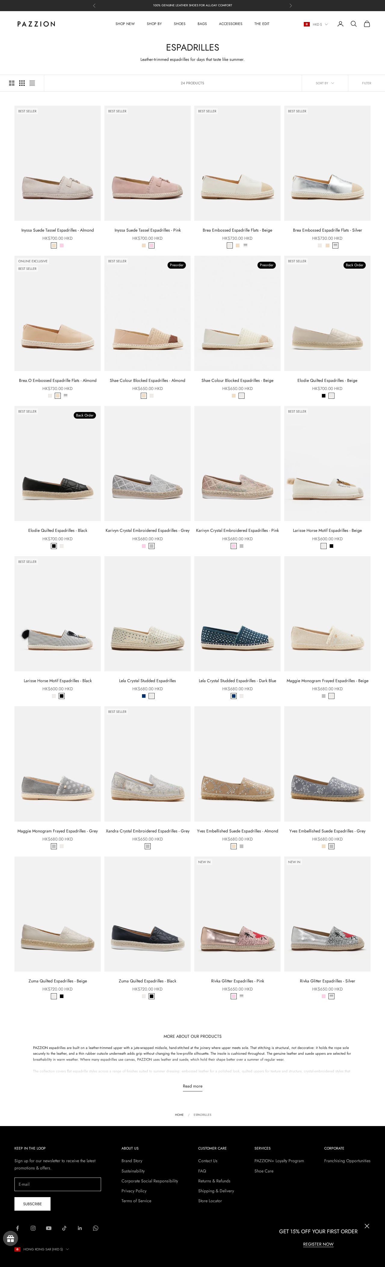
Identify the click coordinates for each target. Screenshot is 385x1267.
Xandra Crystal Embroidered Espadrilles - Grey (147, 831)
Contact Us (207, 1161)
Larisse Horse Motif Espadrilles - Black (58, 681)
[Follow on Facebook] (17, 1228)
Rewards (10, 1238)
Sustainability (133, 1171)
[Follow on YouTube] (49, 1228)
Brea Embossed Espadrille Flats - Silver (327, 230)
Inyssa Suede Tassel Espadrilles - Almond (57, 230)
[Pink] (61, 245)
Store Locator (210, 1201)
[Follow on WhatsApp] (96, 1228)
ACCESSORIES (230, 24)
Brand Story (132, 1161)
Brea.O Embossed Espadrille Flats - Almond (58, 380)
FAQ (202, 1171)
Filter (366, 83)
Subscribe (32, 1204)
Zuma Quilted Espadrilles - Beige (58, 981)
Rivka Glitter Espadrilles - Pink (237, 981)
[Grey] (151, 546)
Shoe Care (263, 1171)
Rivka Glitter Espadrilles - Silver (327, 981)
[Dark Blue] (143, 696)
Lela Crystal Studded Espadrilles (147, 681)
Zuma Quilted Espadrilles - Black (147, 981)
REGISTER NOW (318, 1244)
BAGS (202, 24)
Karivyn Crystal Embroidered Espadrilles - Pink (237, 530)
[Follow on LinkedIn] (80, 1228)
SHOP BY (154, 24)
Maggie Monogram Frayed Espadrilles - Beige (327, 681)
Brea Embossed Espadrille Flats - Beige (237, 230)
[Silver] (245, 245)
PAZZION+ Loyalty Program (279, 1161)
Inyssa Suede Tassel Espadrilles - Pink (148, 230)
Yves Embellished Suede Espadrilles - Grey (327, 831)
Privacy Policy (134, 1191)
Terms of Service (136, 1201)
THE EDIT (262, 24)
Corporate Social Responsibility (150, 1181)
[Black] (323, 395)
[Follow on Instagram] (33, 1228)
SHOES (180, 24)
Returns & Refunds (214, 1181)
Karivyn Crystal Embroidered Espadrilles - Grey (147, 530)
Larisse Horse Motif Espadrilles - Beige (327, 530)
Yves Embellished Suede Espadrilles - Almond (237, 831)
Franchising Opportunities (347, 1161)
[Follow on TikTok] (64, 1228)
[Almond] (53, 245)
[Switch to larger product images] (11, 83)
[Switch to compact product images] (32, 83)
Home (179, 1115)
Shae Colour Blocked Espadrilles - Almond (147, 380)
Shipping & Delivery (216, 1191)
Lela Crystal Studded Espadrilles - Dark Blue (237, 681)
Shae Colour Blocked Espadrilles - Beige (237, 380)
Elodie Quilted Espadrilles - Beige (327, 380)
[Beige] (229, 245)
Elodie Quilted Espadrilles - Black (57, 530)
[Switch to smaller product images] (22, 83)
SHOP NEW (125, 24)
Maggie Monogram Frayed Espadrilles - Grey (57, 831)
